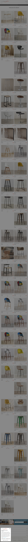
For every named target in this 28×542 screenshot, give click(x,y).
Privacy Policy (4, 537)
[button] (5, 540)
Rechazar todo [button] (8, 538)
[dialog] (6, 534)
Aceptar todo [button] (3, 538)
